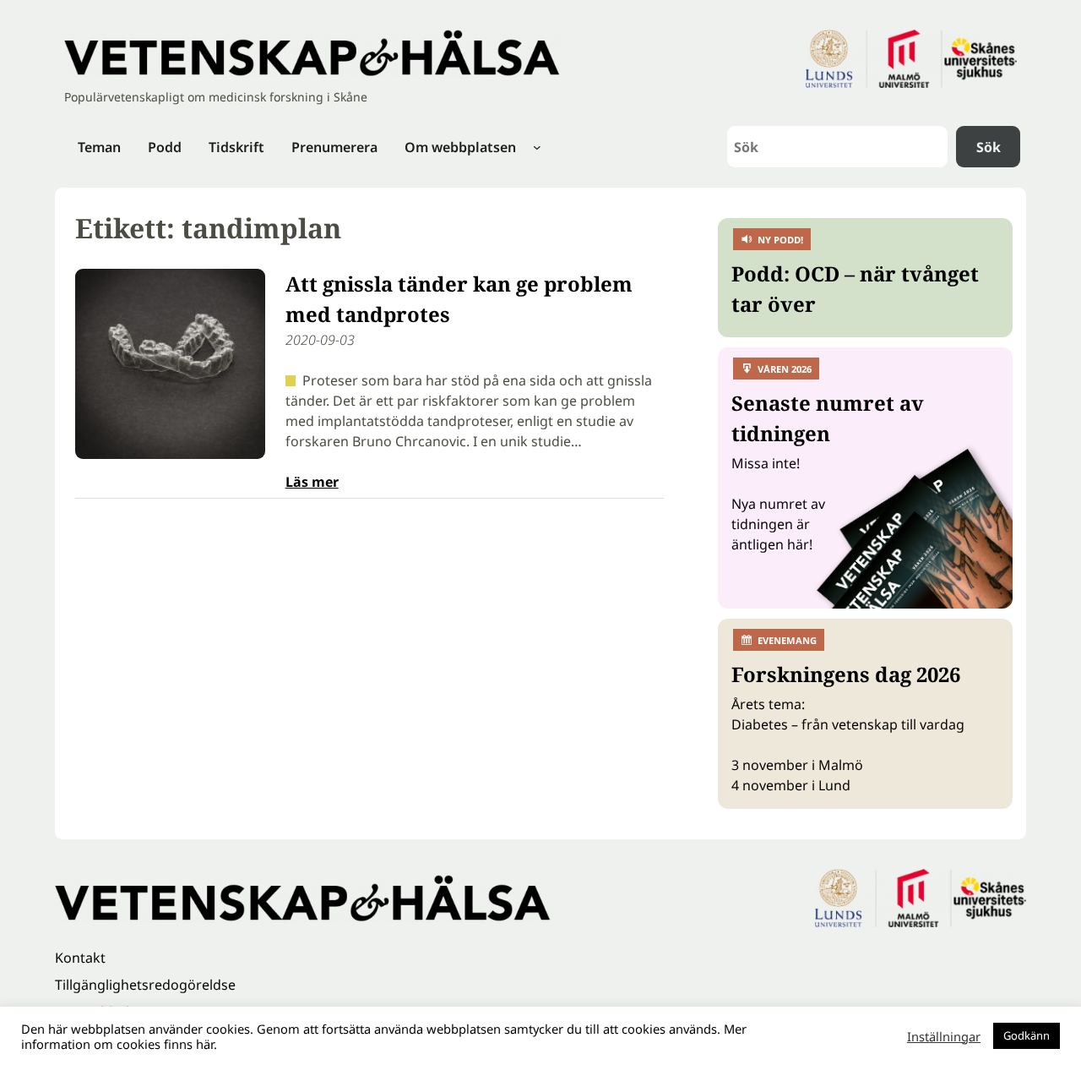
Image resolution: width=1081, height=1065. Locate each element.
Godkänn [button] (1026, 1035)
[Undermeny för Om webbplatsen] (537, 147)
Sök (988, 147)
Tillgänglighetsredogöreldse (145, 984)
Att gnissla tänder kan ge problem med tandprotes (459, 299)
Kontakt (80, 957)
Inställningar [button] (944, 1036)
